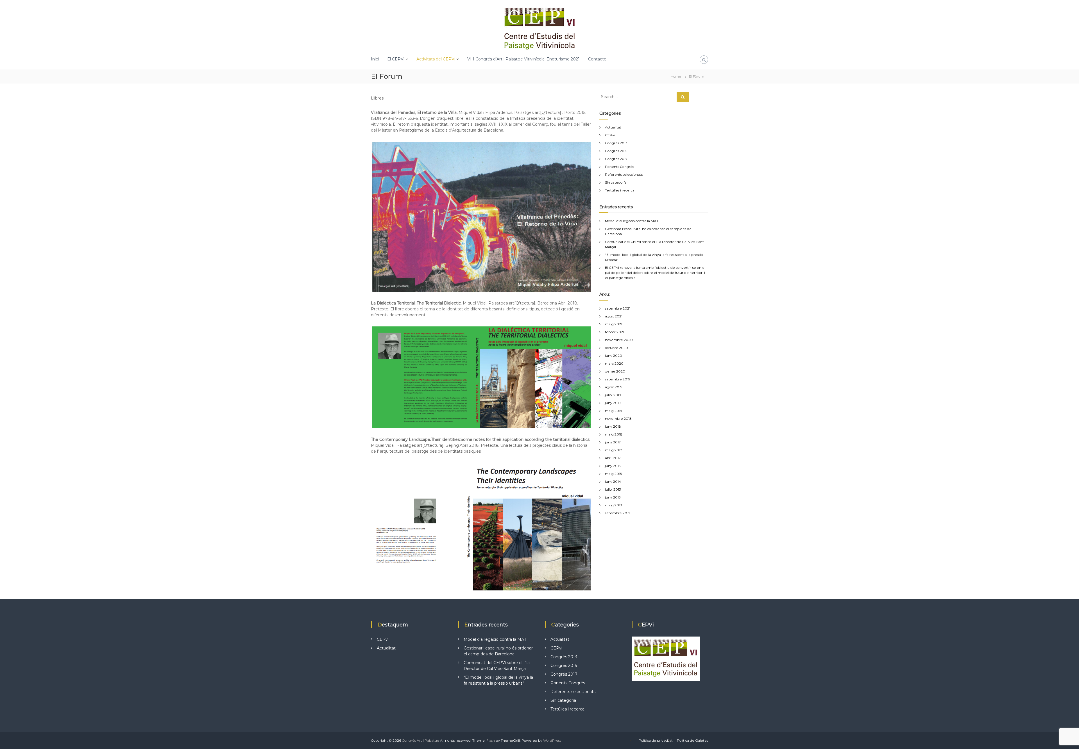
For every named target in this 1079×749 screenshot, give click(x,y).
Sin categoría (616, 182)
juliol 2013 (613, 489)
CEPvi (610, 135)
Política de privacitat (656, 740)
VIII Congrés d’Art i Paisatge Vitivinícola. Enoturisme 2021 (523, 59)
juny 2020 (613, 355)
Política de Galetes (692, 740)
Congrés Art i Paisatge (420, 740)
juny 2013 (613, 497)
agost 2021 (613, 316)
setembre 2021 (617, 308)
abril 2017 (613, 458)
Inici (375, 59)
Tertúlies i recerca (619, 190)
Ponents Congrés (619, 166)
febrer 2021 (614, 332)
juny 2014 (613, 481)
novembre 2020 (619, 340)
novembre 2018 (618, 418)
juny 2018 (613, 426)
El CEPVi (395, 59)
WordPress (552, 740)
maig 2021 (613, 324)
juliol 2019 (613, 395)
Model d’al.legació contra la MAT (631, 221)
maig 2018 (613, 434)
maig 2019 (613, 411)
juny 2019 (613, 403)
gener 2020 (615, 371)
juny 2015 (612, 466)
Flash (490, 740)
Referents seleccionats (624, 174)
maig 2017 (613, 450)
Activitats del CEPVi (435, 59)
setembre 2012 (617, 513)
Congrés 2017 (616, 159)
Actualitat (613, 127)
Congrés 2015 (616, 151)
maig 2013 (613, 505)
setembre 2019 (617, 379)
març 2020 (614, 363)
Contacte (597, 59)
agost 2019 (613, 387)
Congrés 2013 (616, 143)
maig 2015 (613, 473)
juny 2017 (613, 442)
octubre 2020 (616, 348)
